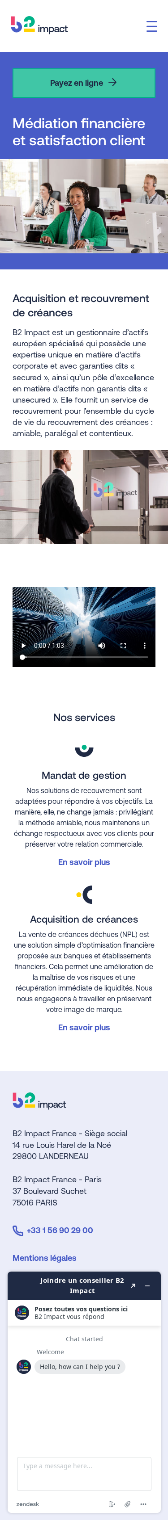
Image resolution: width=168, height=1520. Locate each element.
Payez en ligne (76, 83)
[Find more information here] (84, 1392)
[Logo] (39, 1106)
